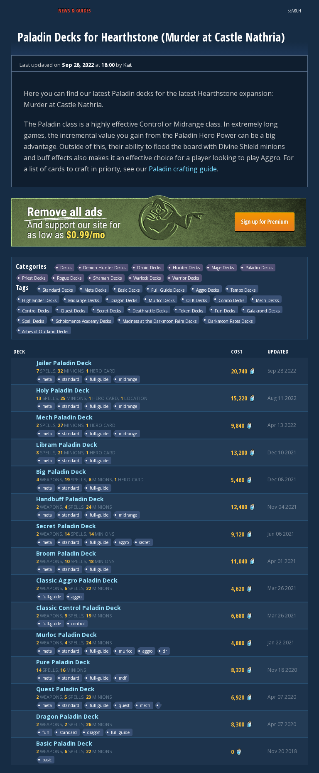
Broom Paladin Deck (66, 553)
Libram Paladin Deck (66, 445)
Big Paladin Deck (61, 472)
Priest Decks (33, 278)
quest (124, 705)
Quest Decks (73, 310)
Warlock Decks (147, 278)
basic (47, 760)
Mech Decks (267, 300)
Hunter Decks (186, 268)
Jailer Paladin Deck (64, 363)
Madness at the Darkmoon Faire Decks (159, 321)
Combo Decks (231, 300)
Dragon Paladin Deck (67, 716)
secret (144, 542)
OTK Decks (196, 300)
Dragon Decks (123, 300)
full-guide (99, 379)
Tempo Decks (243, 290)
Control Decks (35, 310)
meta (47, 379)
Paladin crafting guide (183, 168)
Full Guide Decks (167, 290)
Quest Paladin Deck (65, 689)
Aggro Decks (207, 290)
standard (70, 379)
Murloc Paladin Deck (66, 635)
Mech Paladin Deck (64, 417)
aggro (124, 542)
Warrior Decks (185, 278)
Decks (65, 268)
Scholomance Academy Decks (83, 321)
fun (45, 732)
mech (145, 705)
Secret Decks (109, 310)
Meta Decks (95, 290)
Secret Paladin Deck (66, 526)
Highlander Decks (39, 300)
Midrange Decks (83, 300)
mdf (122, 678)
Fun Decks (225, 310)
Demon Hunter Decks (104, 268)
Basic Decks (129, 290)
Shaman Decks (107, 278)
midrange (128, 379)
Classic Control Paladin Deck (78, 608)
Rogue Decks (69, 278)
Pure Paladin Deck (63, 662)
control (78, 624)
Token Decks (191, 310)
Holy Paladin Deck (62, 390)
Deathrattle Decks (150, 310)
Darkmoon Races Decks (230, 321)
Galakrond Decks (263, 310)
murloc (125, 651)
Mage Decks (222, 268)
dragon (94, 732)
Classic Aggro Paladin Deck (77, 580)
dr (165, 651)
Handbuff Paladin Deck (70, 499)
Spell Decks (33, 321)
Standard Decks (57, 290)
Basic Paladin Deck (64, 743)
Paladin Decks (258, 268)
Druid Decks (149, 268)
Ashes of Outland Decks (45, 331)
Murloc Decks (161, 300)
